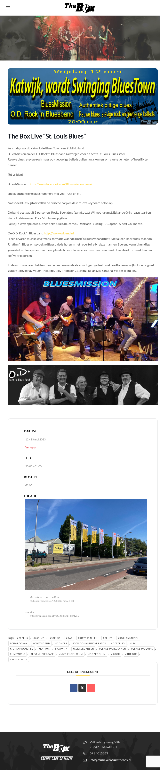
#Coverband (41, 643)
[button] (8, 8)
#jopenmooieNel (21, 648)
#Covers (61, 643)
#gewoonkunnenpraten (89, 643)
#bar (69, 638)
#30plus (22, 638)
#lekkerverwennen (112, 648)
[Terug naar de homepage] (80, 8)
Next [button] (155, 37)
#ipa (133, 643)
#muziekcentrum (71, 654)
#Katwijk (61, 648)
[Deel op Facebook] (73, 688)
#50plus (55, 638)
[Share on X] (82, 688)
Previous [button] (5, 37)
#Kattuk (44, 648)
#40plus (39, 638)
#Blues (107, 638)
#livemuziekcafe (42, 654)
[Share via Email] (91, 688)
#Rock (115, 654)
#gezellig (118, 643)
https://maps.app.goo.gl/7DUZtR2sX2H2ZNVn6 (54, 615)
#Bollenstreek (128, 638)
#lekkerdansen (83, 648)
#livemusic (17, 654)
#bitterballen (88, 638)
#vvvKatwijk (18, 659)
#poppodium (97, 654)
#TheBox (131, 654)
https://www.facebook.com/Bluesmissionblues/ (60, 184)
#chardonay (18, 643)
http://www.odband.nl (59, 233)
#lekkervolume (142, 648)
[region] (80, 38)
